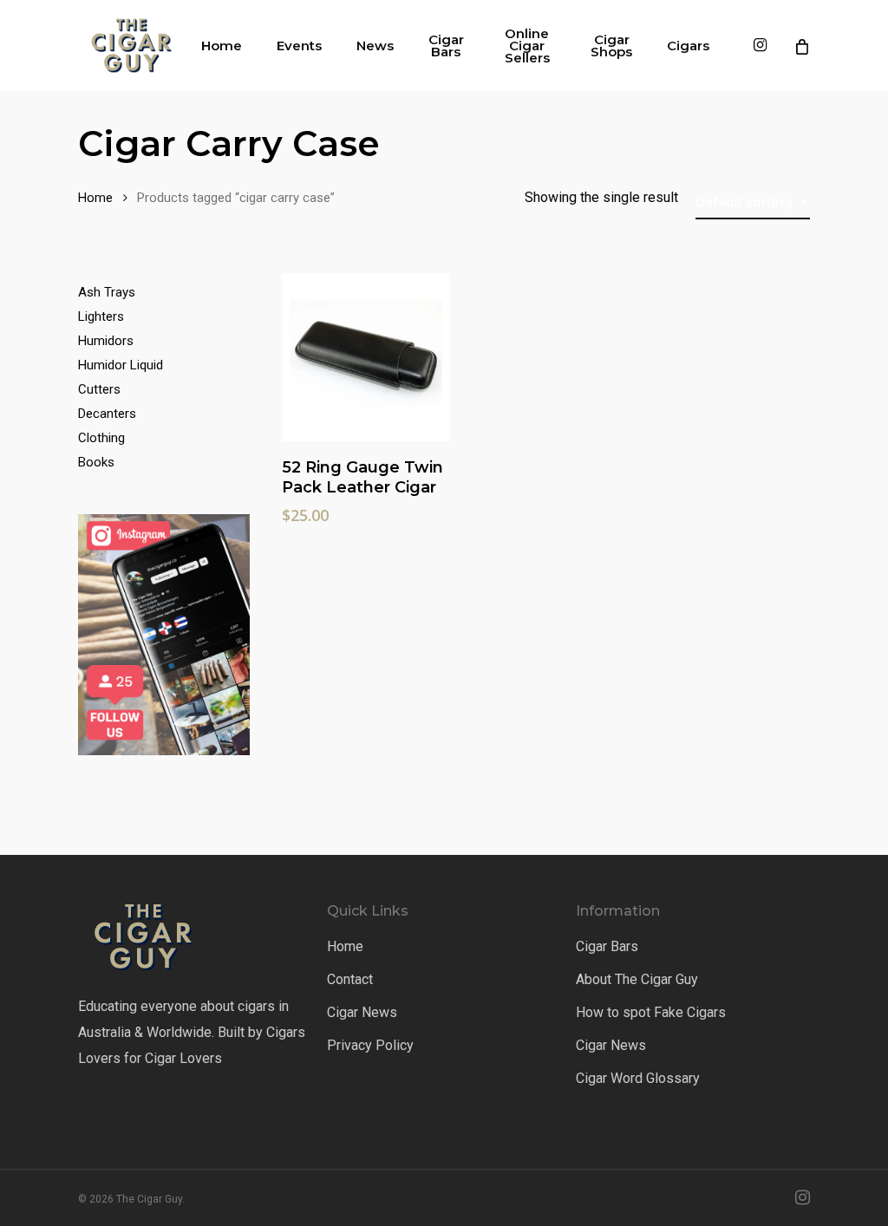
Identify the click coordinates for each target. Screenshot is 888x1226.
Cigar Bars (607, 946)
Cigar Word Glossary (638, 1078)
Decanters (107, 413)
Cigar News (362, 1012)
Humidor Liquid (120, 365)
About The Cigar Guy (637, 979)
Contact (350, 979)
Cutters (99, 389)
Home (95, 197)
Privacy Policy (370, 1045)
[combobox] (752, 202)
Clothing (101, 438)
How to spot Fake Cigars (651, 1012)
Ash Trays (106, 292)
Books (96, 462)
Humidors (106, 341)
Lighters (101, 316)
